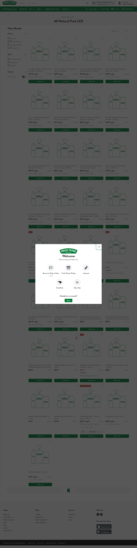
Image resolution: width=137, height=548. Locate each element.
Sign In (68, 300)
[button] (51, 270)
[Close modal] (99, 246)
